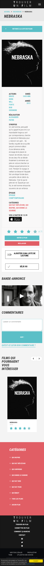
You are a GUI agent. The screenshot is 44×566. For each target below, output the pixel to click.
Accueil (7, 12)
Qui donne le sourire (20, 475)
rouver (23, 4)
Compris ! (35, 561)
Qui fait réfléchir (18, 463)
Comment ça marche (22, 531)
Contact (22, 535)
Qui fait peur (16, 487)
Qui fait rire (16, 481)
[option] (22, 404)
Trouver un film (22, 524)
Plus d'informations (30, 564)
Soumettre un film (22, 528)
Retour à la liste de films (22, 29)
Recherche (17, 12)
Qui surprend (17, 469)
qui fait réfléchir (17, 205)
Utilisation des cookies (25, 555)
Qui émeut (15, 493)
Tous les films (17, 499)
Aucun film (16, 505)
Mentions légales (16, 552)
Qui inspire (16, 457)
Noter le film (22, 238)
